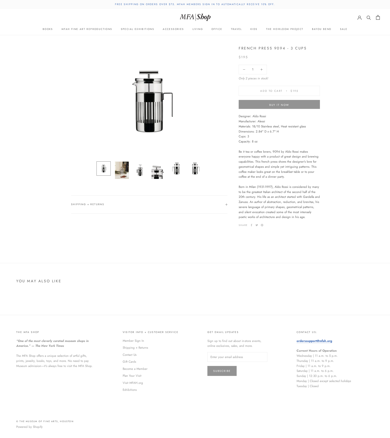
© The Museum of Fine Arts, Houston (45, 421)
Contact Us (129, 355)
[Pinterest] (262, 225)
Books (48, 29)
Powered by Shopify (29, 427)
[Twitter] (257, 225)
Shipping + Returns (87, 204)
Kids (254, 29)
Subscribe (222, 371)
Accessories (173, 29)
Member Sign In (133, 340)
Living (198, 29)
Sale (344, 29)
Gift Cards (129, 361)
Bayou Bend (322, 29)
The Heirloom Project (284, 29)
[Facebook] (251, 225)
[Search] (369, 17)
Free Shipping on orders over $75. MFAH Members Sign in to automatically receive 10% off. (195, 4)
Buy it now (279, 105)
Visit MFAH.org (133, 383)
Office (216, 29)
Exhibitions (130, 390)
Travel (236, 29)
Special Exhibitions (137, 29)
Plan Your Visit (132, 375)
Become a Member (135, 369)
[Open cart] (378, 17)
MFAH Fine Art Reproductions (87, 29)
